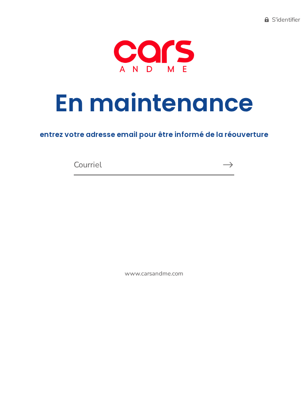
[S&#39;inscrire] (228, 164)
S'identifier (285, 20)
